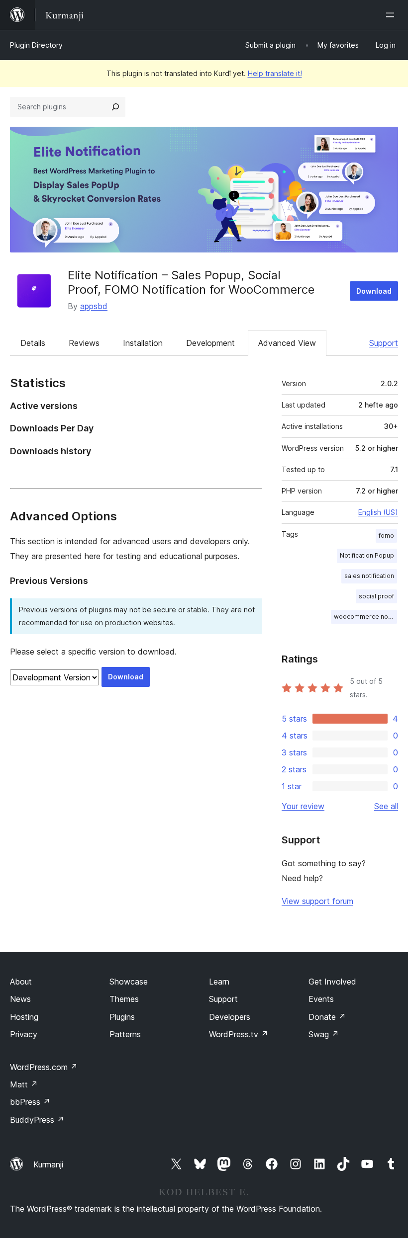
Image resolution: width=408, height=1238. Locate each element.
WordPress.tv (238, 1034)
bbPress (30, 1102)
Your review (303, 806)
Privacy (23, 1034)
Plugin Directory (36, 45)
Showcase (128, 982)
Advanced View (287, 343)
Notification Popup (367, 555)
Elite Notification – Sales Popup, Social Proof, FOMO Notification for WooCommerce (191, 282)
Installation (143, 343)
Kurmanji (48, 1164)
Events (321, 999)
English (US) (378, 512)
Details (32, 343)
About (21, 982)
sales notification (369, 575)
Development (210, 343)
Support (383, 343)
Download (374, 291)
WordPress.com (44, 1067)
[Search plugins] (115, 107)
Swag (323, 1034)
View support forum (317, 901)
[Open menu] (392, 15)
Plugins (122, 1017)
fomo (386, 535)
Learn (219, 982)
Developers (229, 1017)
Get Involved (332, 982)
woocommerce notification (365, 616)
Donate (327, 1017)
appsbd (93, 306)
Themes (124, 999)
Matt (24, 1084)
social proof (376, 596)
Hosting (24, 1017)
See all (386, 806)
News (20, 999)
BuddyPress (37, 1120)
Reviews (84, 343)
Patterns (125, 1034)
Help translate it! (275, 73)
